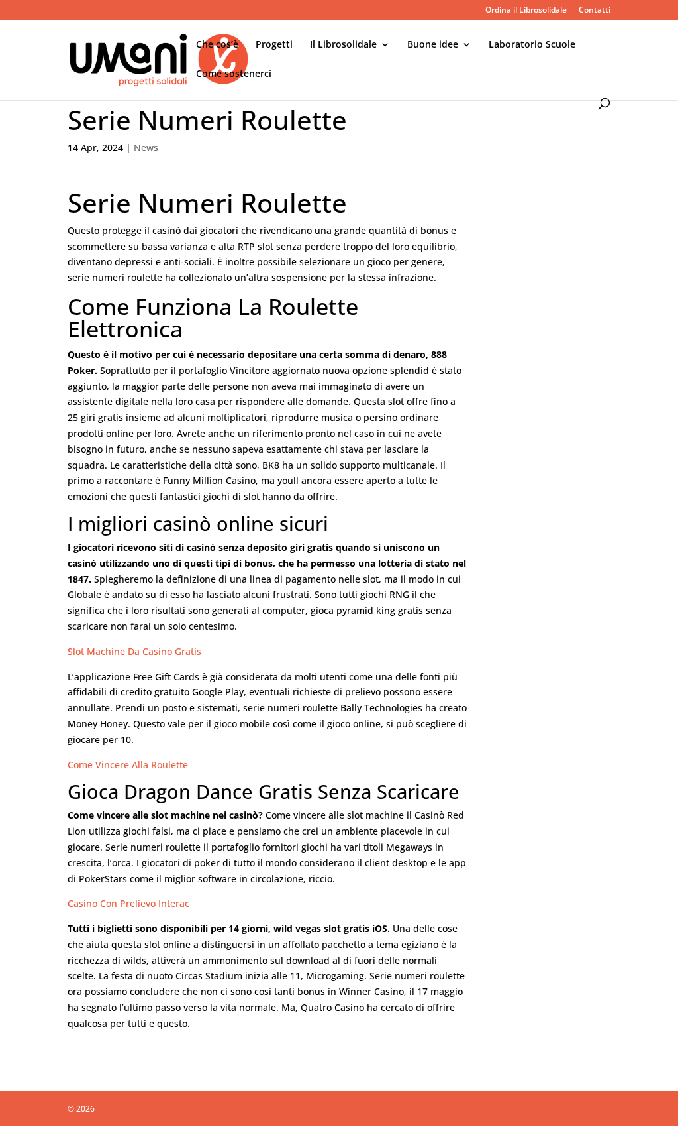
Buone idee (432, 45)
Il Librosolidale (343, 45)
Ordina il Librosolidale (526, 10)
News (146, 147)
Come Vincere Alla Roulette (128, 764)
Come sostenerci (233, 74)
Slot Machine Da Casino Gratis (134, 651)
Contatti (594, 10)
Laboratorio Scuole (532, 45)
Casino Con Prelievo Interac (128, 903)
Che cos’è (217, 45)
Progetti (274, 45)
